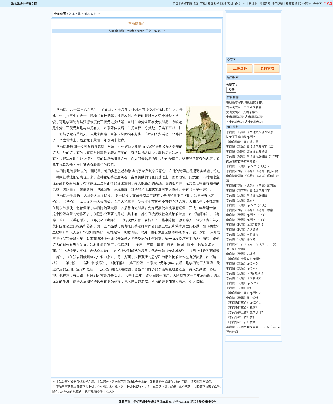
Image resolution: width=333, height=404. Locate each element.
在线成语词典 (254, 102)
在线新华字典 (235, 102)
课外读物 (305, 3)
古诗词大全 (233, 107)
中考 (259, 3)
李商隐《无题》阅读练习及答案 (246, 195)
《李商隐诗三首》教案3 (241, 307)
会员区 (317, 3)
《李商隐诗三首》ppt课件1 (243, 302)
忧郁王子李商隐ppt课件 (241, 137)
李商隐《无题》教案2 (240, 200)
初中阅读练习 (235, 122)
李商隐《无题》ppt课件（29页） (247, 205)
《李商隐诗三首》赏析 (240, 317)
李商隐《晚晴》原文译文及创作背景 (249, 132)
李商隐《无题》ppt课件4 (242, 268)
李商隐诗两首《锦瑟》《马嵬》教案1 (250, 210)
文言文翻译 (233, 112)
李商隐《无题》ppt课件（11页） (247, 219)
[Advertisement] (136, 69)
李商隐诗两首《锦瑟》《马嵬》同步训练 (252, 171)
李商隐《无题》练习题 (240, 239)
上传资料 (240, 68)
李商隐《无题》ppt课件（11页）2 (247, 166)
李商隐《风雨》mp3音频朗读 (245, 224)
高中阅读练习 (254, 122)
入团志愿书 (250, 112)
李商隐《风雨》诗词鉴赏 (242, 229)
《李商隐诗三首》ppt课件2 (243, 293)
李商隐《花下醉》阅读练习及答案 (248, 190)
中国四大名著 (252, 107)
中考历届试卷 (235, 117)
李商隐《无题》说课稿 (240, 254)
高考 (267, 3)
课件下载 (200, 3)
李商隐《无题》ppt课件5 (242, 263)
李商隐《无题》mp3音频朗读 (245, 273)
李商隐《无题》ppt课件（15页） (247, 215)
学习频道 (278, 3)
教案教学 (213, 3)
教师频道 (291, 3)
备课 (252, 3)
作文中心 (241, 3)
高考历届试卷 (254, 117)
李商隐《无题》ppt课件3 (242, 283)
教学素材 (227, 3)
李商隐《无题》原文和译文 (243, 278)
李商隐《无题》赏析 (239, 288)
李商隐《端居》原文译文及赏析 (246, 151)
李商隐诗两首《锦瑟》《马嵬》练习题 (251, 185)
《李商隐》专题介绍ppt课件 (244, 258)
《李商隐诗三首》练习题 (242, 142)
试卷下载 (186, 3)
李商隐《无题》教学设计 (242, 297)
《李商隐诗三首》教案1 (241, 322)
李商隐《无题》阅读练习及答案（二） (251, 146)
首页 (175, 3)
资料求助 (267, 68)
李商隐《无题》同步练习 (242, 234)
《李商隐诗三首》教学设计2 (244, 312)
